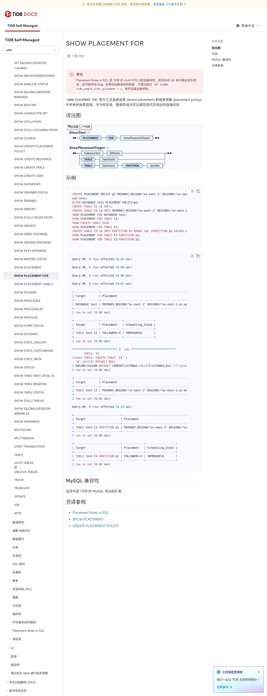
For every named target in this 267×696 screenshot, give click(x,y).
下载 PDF (78, 56)
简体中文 (248, 26)
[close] (259, 672)
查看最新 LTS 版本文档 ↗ (169, 4)
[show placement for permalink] (147, 43)
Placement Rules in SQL (91, 513)
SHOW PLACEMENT (88, 519)
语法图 (216, 48)
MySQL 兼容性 (221, 59)
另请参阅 (217, 65)
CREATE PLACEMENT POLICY (96, 526)
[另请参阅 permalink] (89, 501)
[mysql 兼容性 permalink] (102, 480)
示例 (215, 53)
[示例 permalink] (79, 177)
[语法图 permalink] (84, 115)
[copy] (198, 191)
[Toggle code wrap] (192, 191)
